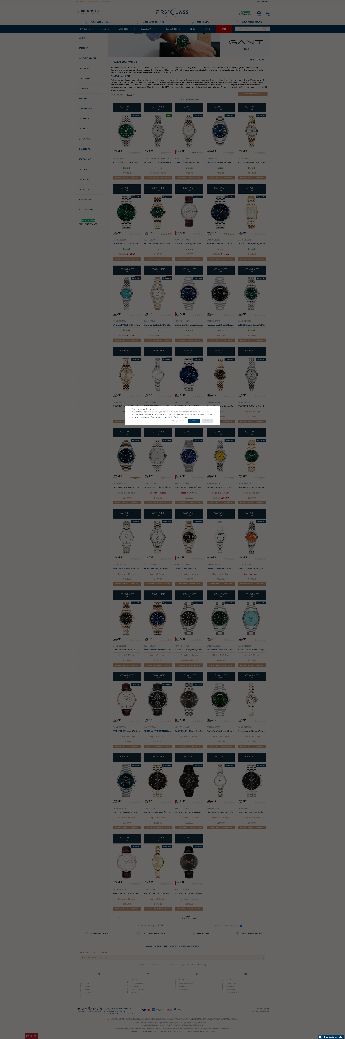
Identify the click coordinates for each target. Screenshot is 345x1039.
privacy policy (168, 417)
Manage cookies (178, 421)
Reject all (207, 421)
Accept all (193, 421)
